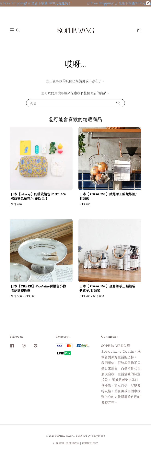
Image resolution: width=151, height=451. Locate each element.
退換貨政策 (73, 443)
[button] (11, 30)
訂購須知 (58, 443)
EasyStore (98, 435)
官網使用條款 (90, 443)
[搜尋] (118, 103)
